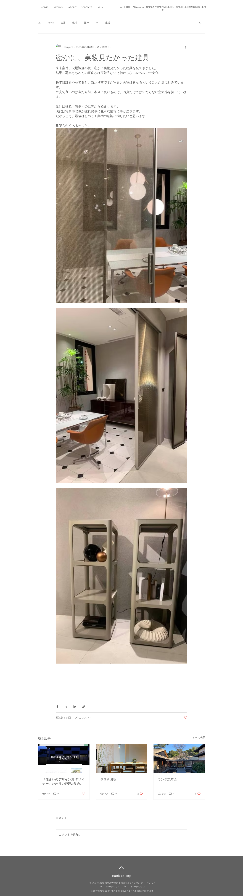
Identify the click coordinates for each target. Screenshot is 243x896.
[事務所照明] (121, 758)
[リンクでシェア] (83, 706)
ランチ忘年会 (167, 779)
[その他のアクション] (185, 47)
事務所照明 (108, 779)
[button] (200, 22)
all (39, 22)
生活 (107, 22)
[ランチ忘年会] (179, 758)
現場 (74, 22)
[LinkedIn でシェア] (74, 706)
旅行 (86, 22)
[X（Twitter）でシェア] (66, 706)
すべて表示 (199, 737)
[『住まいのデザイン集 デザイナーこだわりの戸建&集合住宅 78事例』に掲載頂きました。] (63, 758)
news (51, 22)
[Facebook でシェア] (57, 706)
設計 (63, 22)
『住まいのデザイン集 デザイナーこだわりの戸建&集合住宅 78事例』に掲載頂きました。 (63, 781)
